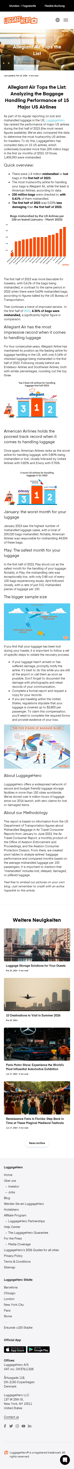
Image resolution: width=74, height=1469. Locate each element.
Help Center (12, 1227)
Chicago (9, 1293)
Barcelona (10, 1287)
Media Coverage (19, 1244)
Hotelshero (11, 1209)
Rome (8, 1316)
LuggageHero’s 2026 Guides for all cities (31, 1250)
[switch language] (57, 20)
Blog (7, 1198)
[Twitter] (11, 1426)
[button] (65, 1460)
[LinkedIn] (29, 1426)
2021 (27, 311)
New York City (14, 1304)
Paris (7, 1310)
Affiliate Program (15, 1215)
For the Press (13, 1238)
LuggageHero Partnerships (26, 1221)
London (9, 1299)
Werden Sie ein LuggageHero (24, 1204)
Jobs (11, 1192)
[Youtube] (23, 1426)
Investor (13, 1186)
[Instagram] (17, 1426)
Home (8, 1175)
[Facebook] (4, 1426)
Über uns (10, 1180)
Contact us (11, 1417)
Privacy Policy (13, 1256)
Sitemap (9, 1267)
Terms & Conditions (17, 1261)
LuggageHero (55, 120)
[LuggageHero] (20, 23)
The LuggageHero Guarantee (28, 1232)
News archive (37, 1143)
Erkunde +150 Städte (18, 1327)
